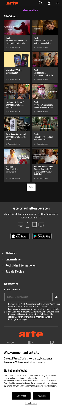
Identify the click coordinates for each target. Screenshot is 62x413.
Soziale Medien (14, 271)
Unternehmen (13, 259)
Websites (11, 253)
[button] (40, 3)
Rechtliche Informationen (20, 265)
